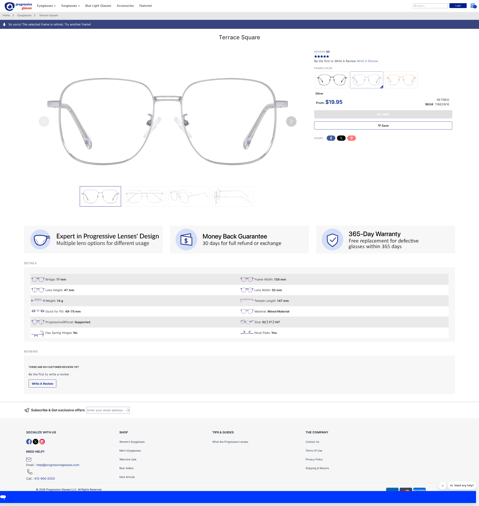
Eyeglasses (45, 5)
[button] (291, 121)
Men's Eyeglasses (130, 450)
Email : (52, 465)
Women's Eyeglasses (132, 441)
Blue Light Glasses (98, 5)
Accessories (125, 5)
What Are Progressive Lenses (230, 441)
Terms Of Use (314, 450)
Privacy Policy (314, 459)
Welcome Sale (127, 459)
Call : (40, 478)
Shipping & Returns (317, 468)
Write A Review (367, 61)
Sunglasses (69, 5)
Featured (145, 5)
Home (6, 15)
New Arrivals (127, 476)
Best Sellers (126, 468)
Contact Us (312, 441)
